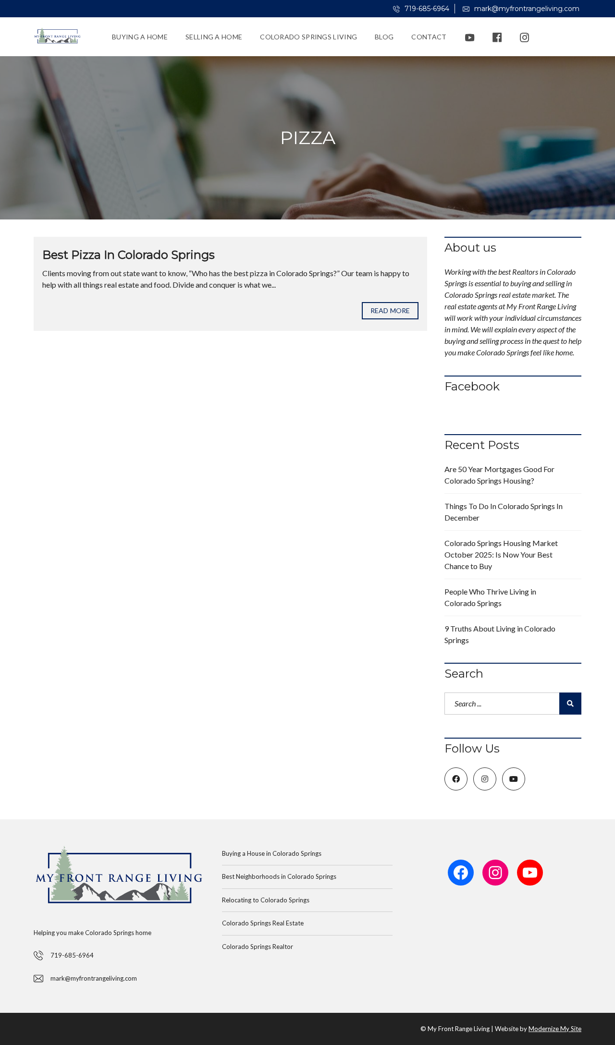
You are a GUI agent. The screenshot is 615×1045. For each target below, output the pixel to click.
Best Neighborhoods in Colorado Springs (279, 876)
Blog (384, 37)
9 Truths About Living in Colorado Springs (499, 634)
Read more (390, 310)
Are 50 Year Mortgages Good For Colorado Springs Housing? (499, 474)
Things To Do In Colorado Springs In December (503, 511)
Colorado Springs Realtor (257, 946)
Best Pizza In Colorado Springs (128, 255)
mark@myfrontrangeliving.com (525, 8)
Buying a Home (140, 37)
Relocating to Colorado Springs (265, 900)
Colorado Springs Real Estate (263, 923)
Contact (428, 37)
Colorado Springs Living (308, 37)
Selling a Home (213, 37)
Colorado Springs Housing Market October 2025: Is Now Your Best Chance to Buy (501, 554)
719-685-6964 (426, 8)
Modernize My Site (555, 1029)
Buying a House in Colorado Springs (271, 853)
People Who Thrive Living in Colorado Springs (490, 597)
